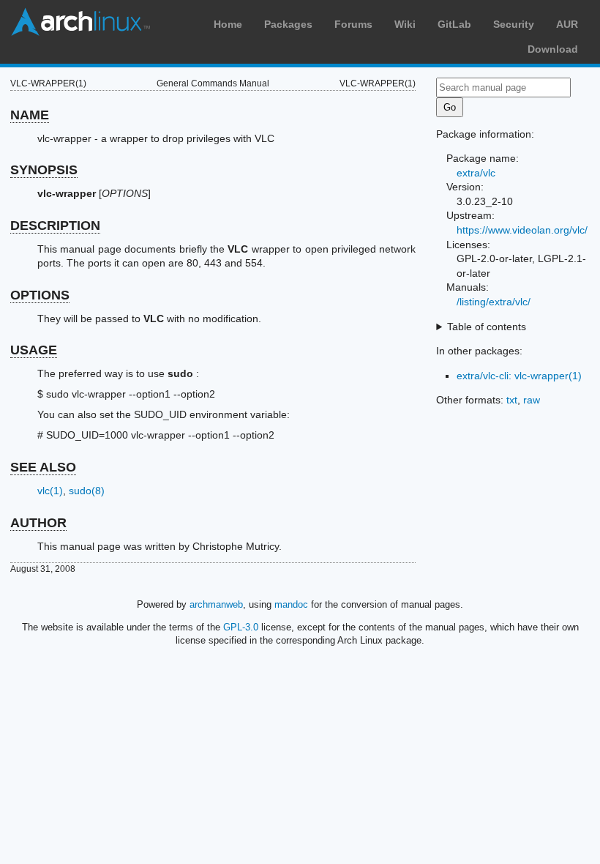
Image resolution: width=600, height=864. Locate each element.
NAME (29, 115)
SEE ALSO (43, 467)
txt (511, 400)
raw (531, 400)
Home (228, 24)
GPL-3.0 (240, 627)
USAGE (33, 350)
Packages (288, 24)
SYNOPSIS (44, 170)
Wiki (405, 24)
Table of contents (486, 326)
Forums (353, 24)
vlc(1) (50, 490)
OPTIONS (40, 295)
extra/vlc (476, 173)
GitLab (454, 24)
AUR (567, 24)
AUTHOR (38, 522)
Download (553, 49)
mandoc (291, 604)
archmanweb (216, 604)
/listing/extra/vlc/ (493, 302)
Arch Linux (80, 22)
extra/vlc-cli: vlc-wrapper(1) (519, 375)
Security (513, 24)
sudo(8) (87, 490)
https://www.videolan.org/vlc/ (522, 230)
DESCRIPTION (55, 225)
